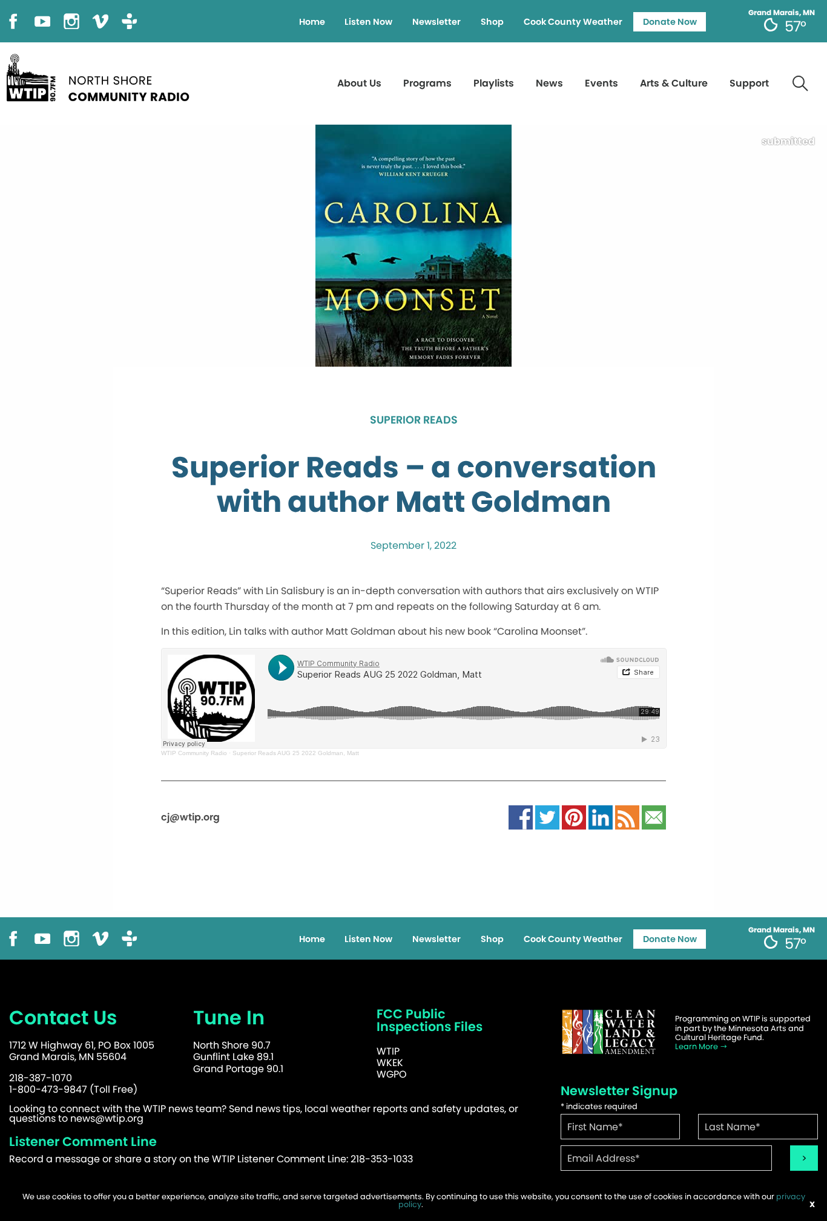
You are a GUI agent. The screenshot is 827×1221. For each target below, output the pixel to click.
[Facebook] (13, 20)
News (549, 83)
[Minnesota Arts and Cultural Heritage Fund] (609, 1032)
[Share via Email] (654, 817)
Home (312, 22)
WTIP (388, 1051)
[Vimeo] (100, 20)
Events (601, 83)
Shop (492, 22)
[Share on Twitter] (547, 817)
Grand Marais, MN (781, 12)
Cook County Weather (573, 22)
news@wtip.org (106, 1118)
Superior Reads (414, 420)
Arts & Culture (674, 83)
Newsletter (436, 22)
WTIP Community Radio (194, 753)
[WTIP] (102, 76)
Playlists (493, 83)
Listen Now (368, 22)
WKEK (390, 1063)
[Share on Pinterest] (574, 817)
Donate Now (670, 22)
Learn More (697, 1046)
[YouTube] (42, 20)
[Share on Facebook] (521, 817)
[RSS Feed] (627, 817)
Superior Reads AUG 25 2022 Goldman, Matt (295, 753)
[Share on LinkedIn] (600, 817)
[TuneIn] (129, 20)
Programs (427, 83)
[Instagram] (71, 20)
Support (749, 83)
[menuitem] (312, 22)
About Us (359, 83)
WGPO (392, 1074)
